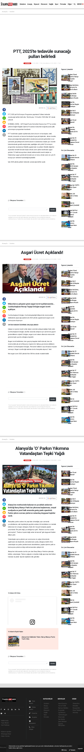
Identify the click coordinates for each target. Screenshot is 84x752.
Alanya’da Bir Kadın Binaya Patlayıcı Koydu (73, 96)
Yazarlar (34, 713)
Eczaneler (61, 710)
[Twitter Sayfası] (5, 709)
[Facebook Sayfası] (2, 709)
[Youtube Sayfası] (12, 709)
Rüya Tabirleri (77, 710)
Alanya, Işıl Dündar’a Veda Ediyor (73, 196)
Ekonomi (44, 4)
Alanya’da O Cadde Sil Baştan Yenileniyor (73, 113)
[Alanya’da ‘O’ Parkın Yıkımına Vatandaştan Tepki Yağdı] (29, 479)
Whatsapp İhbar (6, 734)
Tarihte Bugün (62, 715)
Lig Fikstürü (61, 712)
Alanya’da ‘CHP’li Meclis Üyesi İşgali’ (73, 187)
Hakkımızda (4, 720)
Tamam (72, 750)
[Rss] (20, 709)
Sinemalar (61, 717)
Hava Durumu (62, 703)
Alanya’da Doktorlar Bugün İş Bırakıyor (73, 104)
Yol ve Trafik (62, 706)
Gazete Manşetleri (61, 724)
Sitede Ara (76, 703)
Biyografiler (76, 708)
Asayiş (29, 4)
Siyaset (36, 4)
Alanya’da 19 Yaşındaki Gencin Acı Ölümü (73, 157)
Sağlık (51, 4)
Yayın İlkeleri (5, 723)
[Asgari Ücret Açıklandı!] (29, 278)
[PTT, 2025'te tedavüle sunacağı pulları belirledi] (29, 86)
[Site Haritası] (2, 713)
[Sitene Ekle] (6, 713)
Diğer (70, 4)
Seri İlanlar (61, 719)
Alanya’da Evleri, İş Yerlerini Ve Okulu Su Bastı (73, 87)
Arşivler (34, 717)
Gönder (52, 210)
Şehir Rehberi (62, 721)
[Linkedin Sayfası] (16, 709)
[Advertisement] (43, 31)
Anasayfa (5, 11)
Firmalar (63, 4)
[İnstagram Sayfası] (9, 709)
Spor (56, 4)
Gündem (23, 4)
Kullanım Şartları (6, 731)
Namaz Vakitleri (63, 708)
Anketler (75, 706)
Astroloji (75, 712)
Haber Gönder (5, 736)
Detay (65, 750)
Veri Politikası (5, 725)
